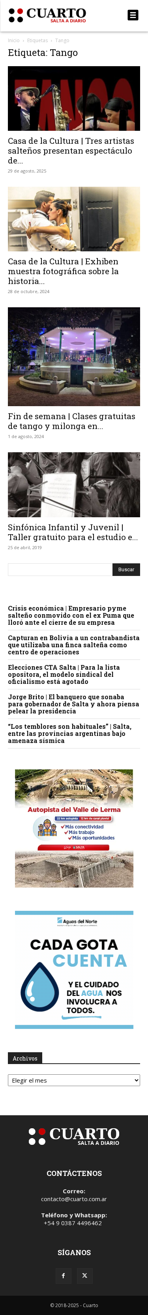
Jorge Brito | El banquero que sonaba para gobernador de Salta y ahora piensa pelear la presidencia (73, 704)
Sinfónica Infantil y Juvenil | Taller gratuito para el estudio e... (73, 532)
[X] (85, 1276)
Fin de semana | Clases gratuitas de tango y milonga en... (71, 420)
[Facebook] (63, 1276)
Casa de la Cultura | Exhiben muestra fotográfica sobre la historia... (63, 271)
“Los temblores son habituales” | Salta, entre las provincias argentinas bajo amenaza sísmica (69, 733)
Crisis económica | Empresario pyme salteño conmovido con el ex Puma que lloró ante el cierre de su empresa (71, 615)
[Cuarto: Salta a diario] (54, 15)
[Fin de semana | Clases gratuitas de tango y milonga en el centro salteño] (74, 356)
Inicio (14, 40)
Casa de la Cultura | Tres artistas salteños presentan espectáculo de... (71, 150)
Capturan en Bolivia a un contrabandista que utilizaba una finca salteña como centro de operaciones (74, 644)
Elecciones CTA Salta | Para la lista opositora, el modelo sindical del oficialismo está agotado (64, 674)
